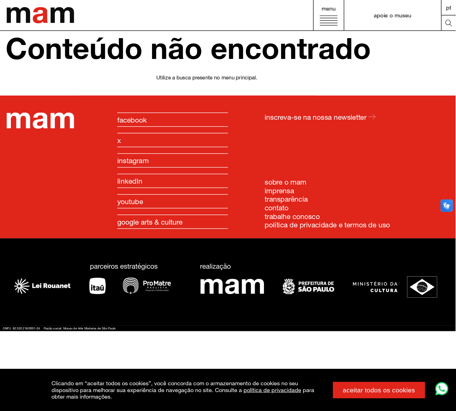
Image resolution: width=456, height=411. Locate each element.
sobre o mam (285, 181)
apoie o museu (392, 14)
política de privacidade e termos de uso (327, 224)
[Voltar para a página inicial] (40, 127)
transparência (286, 198)
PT (448, 7)
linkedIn (129, 180)
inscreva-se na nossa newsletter (316, 116)
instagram (133, 160)
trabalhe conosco (292, 216)
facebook (132, 119)
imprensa (279, 190)
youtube (130, 201)
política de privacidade (272, 389)
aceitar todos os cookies (379, 390)
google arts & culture (149, 221)
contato (276, 207)
